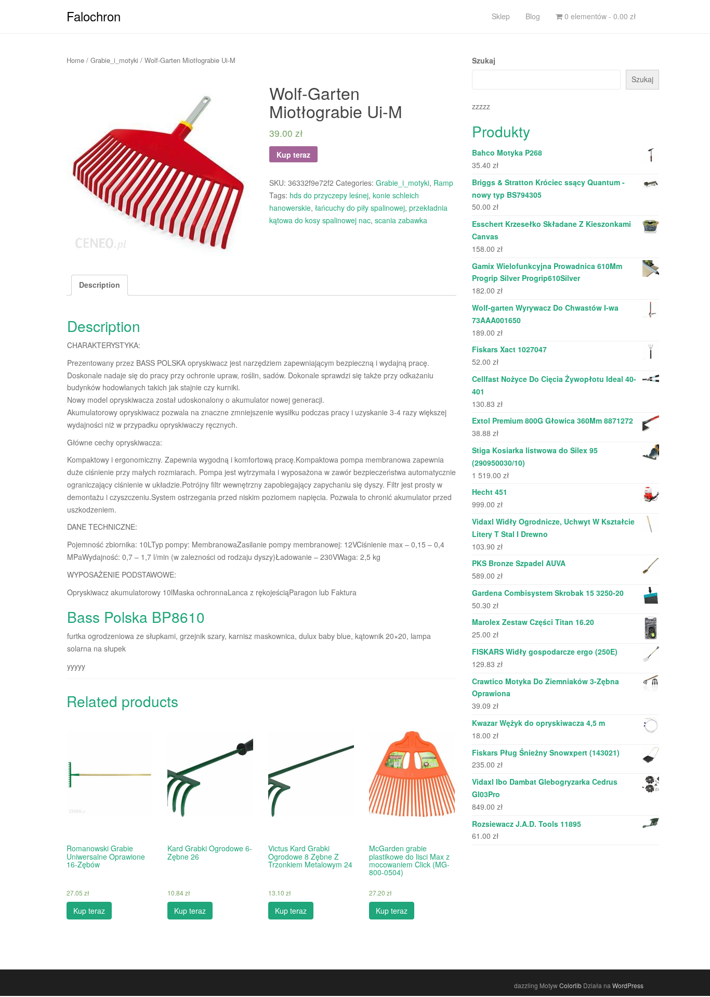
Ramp (443, 182)
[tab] (99, 285)
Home (75, 60)
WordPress (627, 985)
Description (99, 284)
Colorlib (570, 985)
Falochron (94, 16)
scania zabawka (401, 220)
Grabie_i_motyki (114, 60)
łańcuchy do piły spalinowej (360, 207)
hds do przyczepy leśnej (329, 195)
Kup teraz (293, 154)
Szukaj (483, 60)
